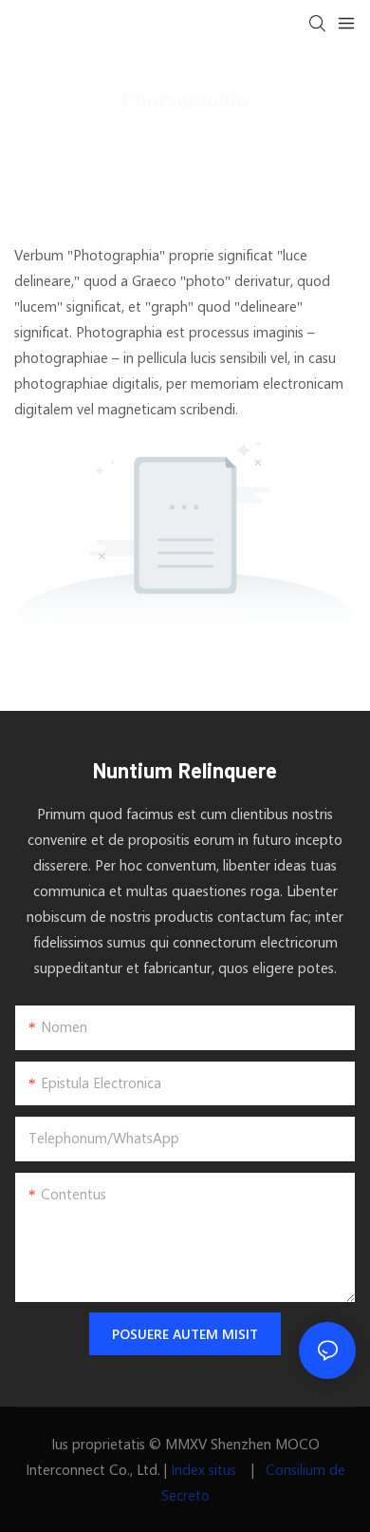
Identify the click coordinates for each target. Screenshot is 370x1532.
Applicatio (203, 143)
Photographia (302, 143)
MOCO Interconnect (84, 143)
